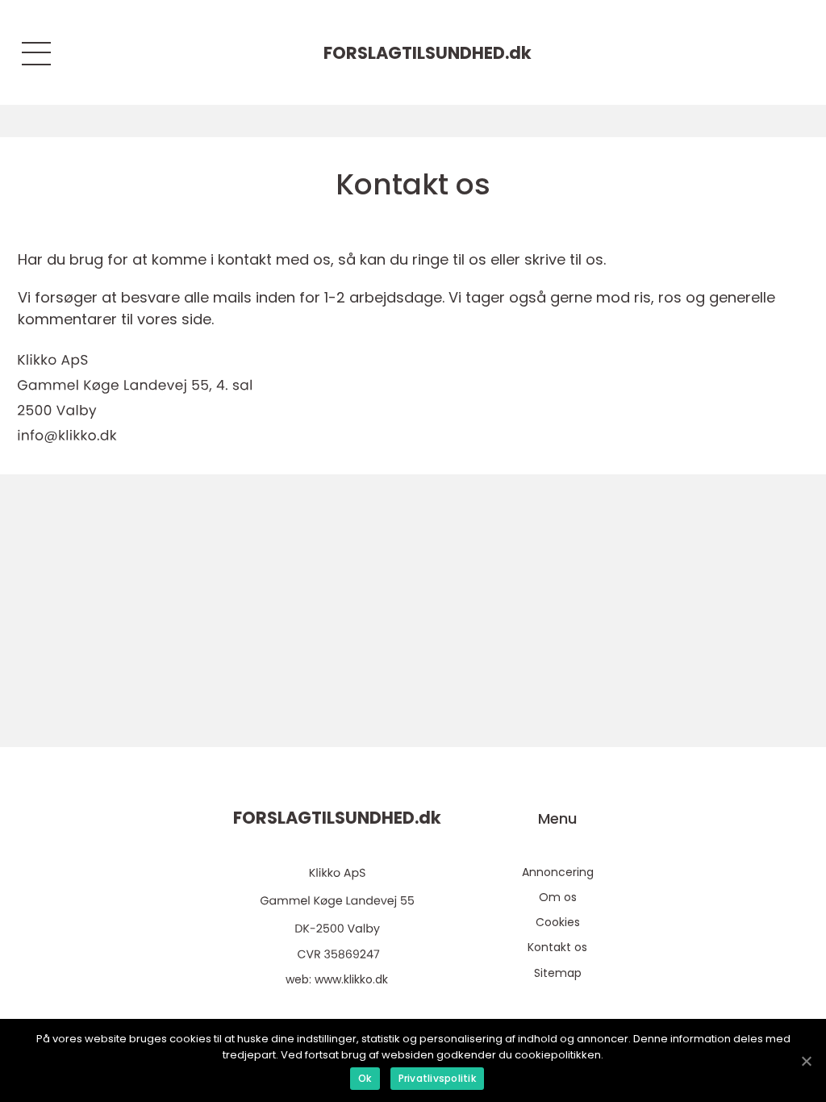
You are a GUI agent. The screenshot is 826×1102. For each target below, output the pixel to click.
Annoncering (558, 872)
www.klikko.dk (351, 979)
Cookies (558, 922)
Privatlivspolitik (437, 1078)
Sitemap (558, 973)
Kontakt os (557, 947)
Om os (558, 897)
